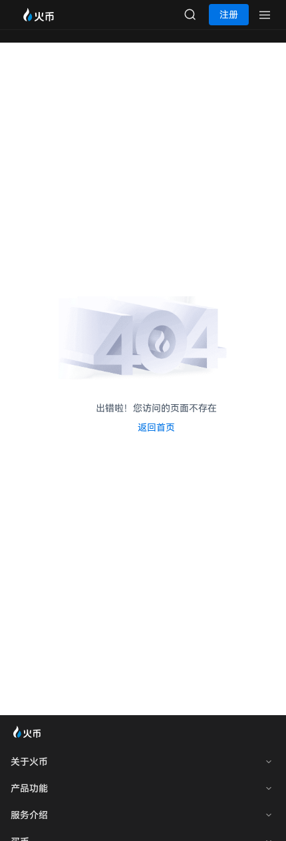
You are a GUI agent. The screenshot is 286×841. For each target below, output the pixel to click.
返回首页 (156, 427)
